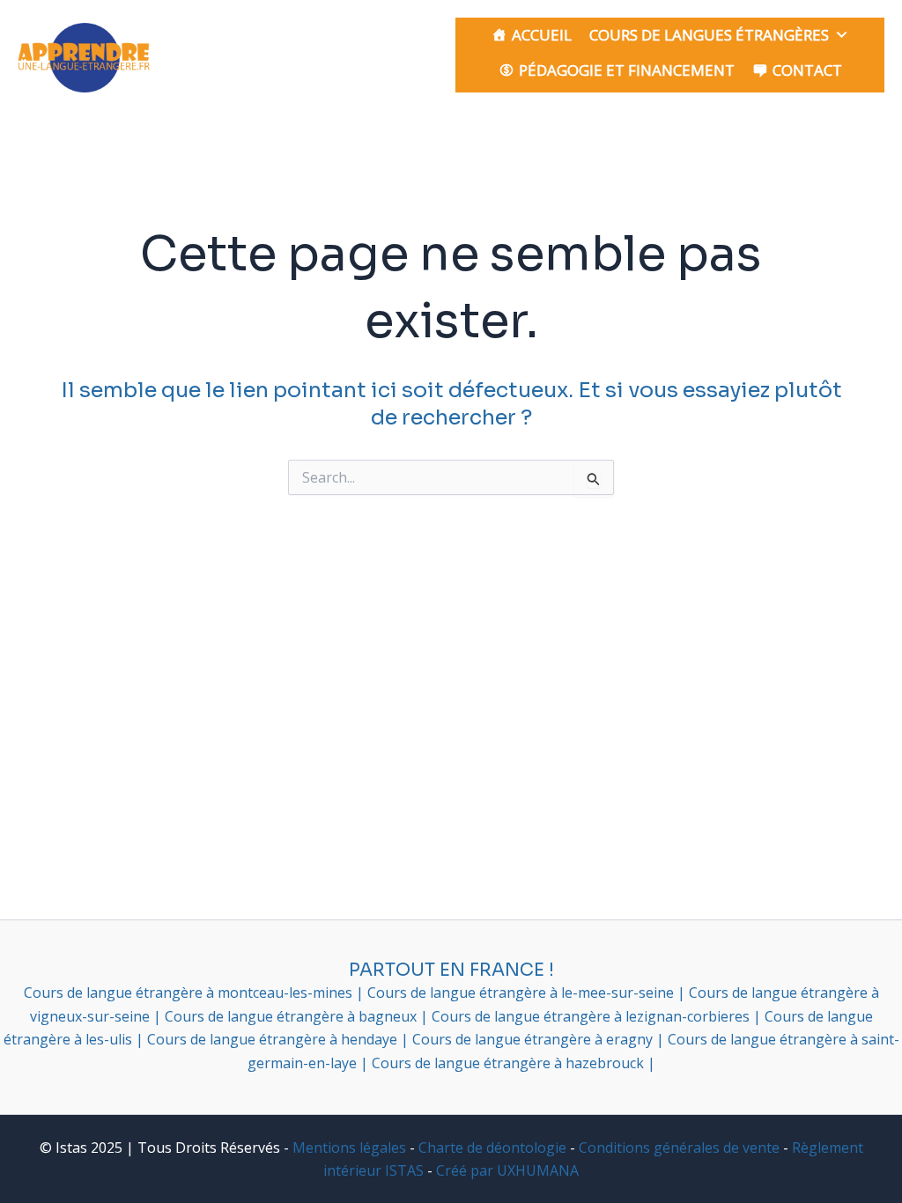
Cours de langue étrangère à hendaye (274, 1039)
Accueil (542, 35)
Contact (807, 70)
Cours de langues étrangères (709, 35)
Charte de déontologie (492, 1147)
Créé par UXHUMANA (507, 1170)
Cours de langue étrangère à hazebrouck (509, 1063)
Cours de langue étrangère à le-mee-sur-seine (522, 992)
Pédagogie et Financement (627, 70)
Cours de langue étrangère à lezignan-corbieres (592, 1016)
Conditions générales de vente (679, 1147)
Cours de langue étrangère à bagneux (292, 1016)
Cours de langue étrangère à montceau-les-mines (190, 992)
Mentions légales (349, 1147)
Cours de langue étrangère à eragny (534, 1039)
